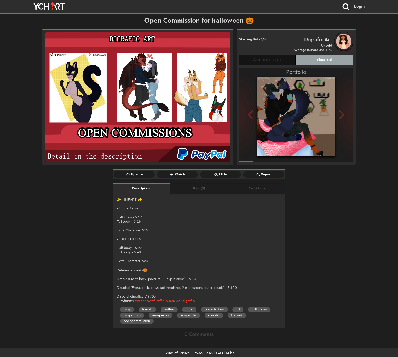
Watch (180, 174)
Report (266, 174)
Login (359, 6)
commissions (214, 309)
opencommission (137, 321)
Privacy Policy (202, 353)
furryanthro (132, 315)
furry (127, 309)
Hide (223, 174)
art (238, 309)
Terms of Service (177, 353)
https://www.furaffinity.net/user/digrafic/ (165, 301)
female (147, 309)
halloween (259, 309)
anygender (188, 315)
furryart (236, 315)
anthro (169, 309)
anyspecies (160, 315)
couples (214, 315)
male (189, 309)
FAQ (219, 353)
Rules (230, 353)
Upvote (137, 174)
